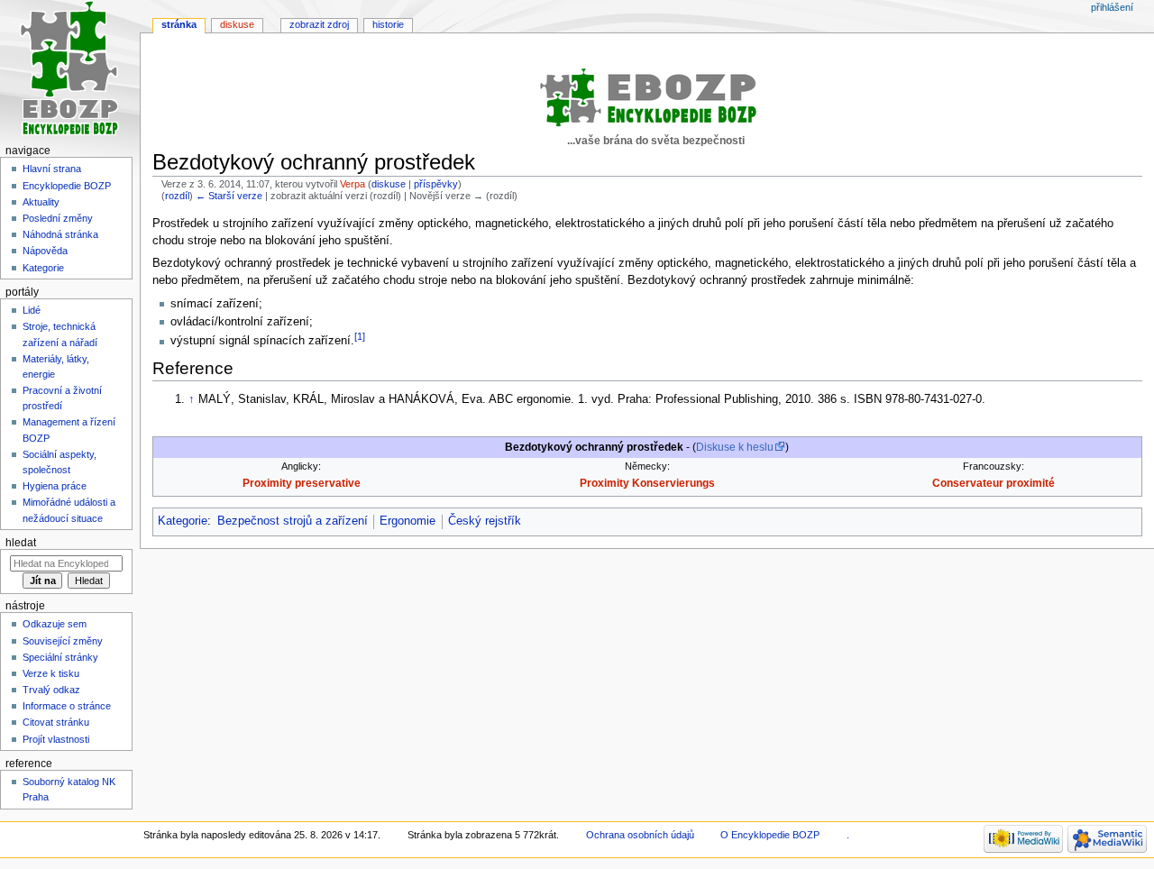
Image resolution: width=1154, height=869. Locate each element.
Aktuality (41, 202)
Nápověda (45, 250)
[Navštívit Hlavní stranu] (70, 70)
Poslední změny (58, 218)
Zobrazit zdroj (319, 24)
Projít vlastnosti (56, 739)
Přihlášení (1112, 7)
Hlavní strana (52, 168)
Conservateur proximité (993, 483)
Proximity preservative (302, 483)
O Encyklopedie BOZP (770, 834)
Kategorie (182, 521)
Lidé (32, 310)
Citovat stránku (56, 722)
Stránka (179, 24)
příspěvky (436, 183)
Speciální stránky (60, 657)
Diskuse (237, 24)
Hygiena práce (55, 485)
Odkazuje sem (55, 623)
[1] (359, 336)
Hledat (20, 542)
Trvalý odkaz (51, 689)
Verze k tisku (51, 673)
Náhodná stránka (60, 234)
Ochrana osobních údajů (640, 834)
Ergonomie (407, 521)
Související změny (63, 641)
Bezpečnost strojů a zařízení (292, 521)
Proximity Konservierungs (647, 483)
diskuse (388, 183)
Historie (388, 24)
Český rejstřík (484, 521)
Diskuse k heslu (735, 447)
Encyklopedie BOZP (67, 185)
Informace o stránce (67, 705)
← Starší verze (229, 195)
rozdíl (177, 195)
